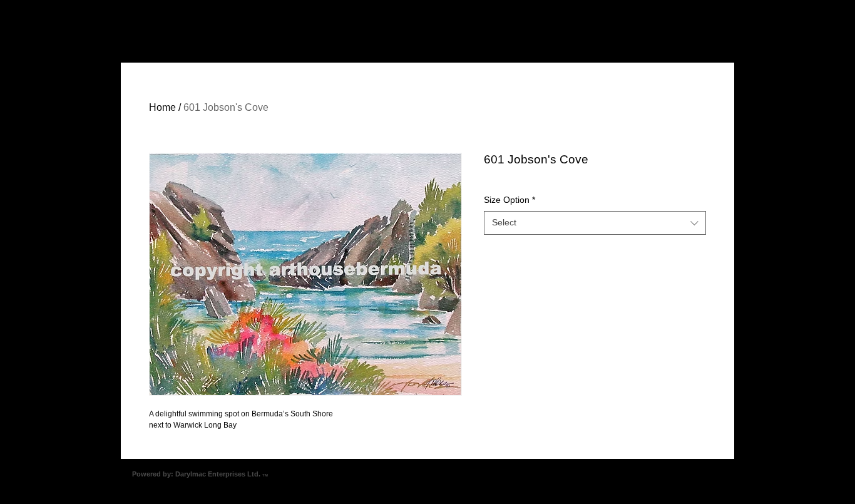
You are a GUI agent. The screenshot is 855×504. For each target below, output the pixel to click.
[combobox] (595, 223)
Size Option (509, 200)
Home (162, 107)
